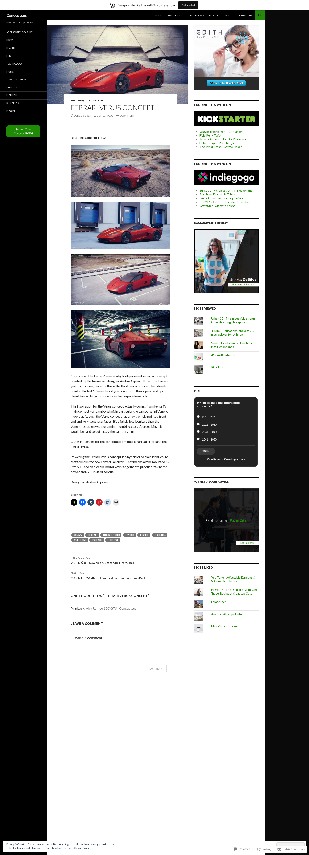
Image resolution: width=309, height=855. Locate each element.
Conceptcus (16, 15)
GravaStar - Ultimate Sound (217, 205)
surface (97, 540)
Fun (8, 55)
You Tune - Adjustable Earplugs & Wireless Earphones (233, 579)
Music (10, 71)
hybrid (130, 535)
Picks (212, 15)
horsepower (111, 535)
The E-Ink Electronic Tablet (217, 194)
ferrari (92, 535)
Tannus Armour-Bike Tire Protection (223, 139)
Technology (14, 63)
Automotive (94, 100)
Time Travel (175, 15)
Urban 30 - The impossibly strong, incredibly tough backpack (233, 320)
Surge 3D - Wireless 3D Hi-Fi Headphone (225, 190)
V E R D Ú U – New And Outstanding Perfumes (102, 560)
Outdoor (12, 87)
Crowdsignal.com (234, 459)
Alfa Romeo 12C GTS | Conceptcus (111, 608)
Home (158, 15)
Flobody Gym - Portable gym (217, 143)
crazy (78, 535)
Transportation (16, 79)
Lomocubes (218, 602)
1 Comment (127, 115)
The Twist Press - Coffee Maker (220, 147)
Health (10, 47)
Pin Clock (217, 367)
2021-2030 (77, 100)
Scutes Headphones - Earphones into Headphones (232, 344)
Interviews (197, 15)
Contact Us (245, 15)
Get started (188, 5)
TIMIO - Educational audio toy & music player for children (232, 332)
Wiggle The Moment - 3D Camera (221, 131)
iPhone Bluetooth (223, 355)
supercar (80, 540)
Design (10, 111)
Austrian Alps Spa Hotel (227, 614)
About (228, 15)
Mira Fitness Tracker (224, 626)
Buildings (12, 103)
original (160, 535)
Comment (155, 668)
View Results (215, 459)
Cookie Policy (81, 848)
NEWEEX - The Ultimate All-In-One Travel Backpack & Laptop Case (234, 591)
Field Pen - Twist (210, 135)
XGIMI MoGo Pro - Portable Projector (224, 202)
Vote (205, 451)
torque (113, 540)
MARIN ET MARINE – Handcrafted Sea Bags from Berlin (109, 575)
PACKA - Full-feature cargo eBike (221, 198)
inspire (144, 535)
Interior (11, 95)
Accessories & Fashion (20, 32)
